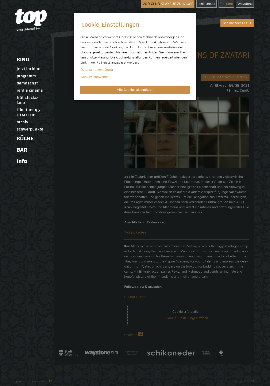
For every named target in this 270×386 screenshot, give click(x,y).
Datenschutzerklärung (96, 69)
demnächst (27, 83)
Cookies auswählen (95, 77)
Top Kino (226, 3)
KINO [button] (23, 59)
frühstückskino (27, 100)
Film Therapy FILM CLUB (28, 112)
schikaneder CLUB (237, 23)
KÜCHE (25, 138)
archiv (22, 122)
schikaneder (206, 3)
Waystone (244, 3)
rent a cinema (30, 90)
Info (22, 161)
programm (26, 76)
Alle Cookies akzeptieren (135, 89)
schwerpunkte (30, 129)
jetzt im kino (28, 68)
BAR (22, 149)
